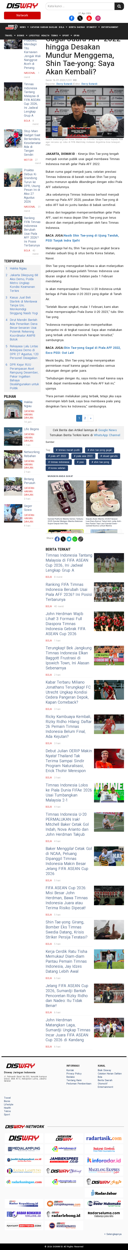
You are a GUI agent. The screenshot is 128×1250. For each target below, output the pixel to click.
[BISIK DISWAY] (11, 27)
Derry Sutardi (64, 84)
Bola (61, 27)
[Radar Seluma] (104, 1214)
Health (45, 35)
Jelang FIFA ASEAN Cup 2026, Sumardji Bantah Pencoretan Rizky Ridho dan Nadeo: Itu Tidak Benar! (67, 996)
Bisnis (20, 35)
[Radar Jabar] (104, 1193)
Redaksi (70, 1077)
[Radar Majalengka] (64, 1182)
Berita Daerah (77, 27)
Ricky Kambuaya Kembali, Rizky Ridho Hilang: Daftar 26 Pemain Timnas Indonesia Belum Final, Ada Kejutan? (69, 727)
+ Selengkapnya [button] (113, 1234)
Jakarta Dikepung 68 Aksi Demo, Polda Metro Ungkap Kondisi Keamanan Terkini (22, 283)
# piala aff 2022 (57, 456)
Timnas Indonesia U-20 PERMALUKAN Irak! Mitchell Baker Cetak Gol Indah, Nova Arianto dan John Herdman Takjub (67, 824)
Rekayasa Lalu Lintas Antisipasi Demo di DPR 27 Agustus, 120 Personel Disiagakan (22, 352)
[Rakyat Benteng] (24, 1225)
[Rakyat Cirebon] (104, 1149)
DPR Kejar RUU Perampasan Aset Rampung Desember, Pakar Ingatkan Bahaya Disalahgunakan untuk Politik (22, 376)
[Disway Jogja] (104, 1182)
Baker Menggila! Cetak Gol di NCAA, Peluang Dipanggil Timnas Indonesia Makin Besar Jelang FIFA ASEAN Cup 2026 (69, 861)
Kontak (70, 1070)
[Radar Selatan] (64, 1225)
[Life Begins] (13, 436)
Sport (65, 35)
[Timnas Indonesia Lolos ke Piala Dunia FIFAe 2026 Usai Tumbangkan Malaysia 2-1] (109, 792)
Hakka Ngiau (16, 268)
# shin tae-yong (100, 462)
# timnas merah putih (68, 450)
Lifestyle (34, 35)
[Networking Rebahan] (13, 459)
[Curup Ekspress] (64, 1204)
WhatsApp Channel (107, 435)
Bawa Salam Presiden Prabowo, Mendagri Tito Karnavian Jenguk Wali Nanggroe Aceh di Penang (32, 50)
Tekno (54, 35)
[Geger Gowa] (13, 513)
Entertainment (109, 27)
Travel (8, 35)
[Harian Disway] (64, 1138)
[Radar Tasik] (104, 1138)
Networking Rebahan (32, 454)
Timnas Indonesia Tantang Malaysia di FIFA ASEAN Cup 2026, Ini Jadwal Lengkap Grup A (32, 100)
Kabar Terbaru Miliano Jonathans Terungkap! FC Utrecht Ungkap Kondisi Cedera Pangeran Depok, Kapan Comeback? (68, 692)
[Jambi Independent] (24, 1160)
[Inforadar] (104, 1160)
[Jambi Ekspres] (64, 1160)
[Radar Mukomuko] (104, 1204)
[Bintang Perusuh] (13, 486)
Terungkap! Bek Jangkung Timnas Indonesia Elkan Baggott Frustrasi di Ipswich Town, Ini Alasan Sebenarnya (69, 658)
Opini (76, 35)
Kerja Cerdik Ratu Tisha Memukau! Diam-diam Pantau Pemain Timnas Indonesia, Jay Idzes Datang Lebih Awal (66, 962)
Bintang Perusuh (29, 481)
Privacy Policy (74, 1073)
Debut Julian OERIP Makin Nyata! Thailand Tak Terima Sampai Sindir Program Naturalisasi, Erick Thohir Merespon (69, 761)
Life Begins (31, 429)
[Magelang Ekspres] (104, 1171)
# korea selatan (56, 468)
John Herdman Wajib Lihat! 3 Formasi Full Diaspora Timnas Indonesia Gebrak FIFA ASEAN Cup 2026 (65, 624)
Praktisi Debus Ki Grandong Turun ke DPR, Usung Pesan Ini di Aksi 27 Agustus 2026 (32, 186)
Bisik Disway (104, 1070)
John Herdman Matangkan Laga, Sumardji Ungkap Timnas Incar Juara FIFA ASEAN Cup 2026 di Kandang (68, 1030)
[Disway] (24, 1138)
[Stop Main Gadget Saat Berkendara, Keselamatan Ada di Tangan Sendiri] (13, 138)
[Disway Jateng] (64, 1171)
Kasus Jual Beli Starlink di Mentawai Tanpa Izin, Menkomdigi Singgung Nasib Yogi (22, 305)
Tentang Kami (74, 1080)
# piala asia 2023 (83, 456)
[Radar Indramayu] (64, 1149)
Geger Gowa (28, 508)
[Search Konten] (119, 6)
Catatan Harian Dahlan (43, 27)
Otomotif (91, 27)
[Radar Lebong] (64, 1214)
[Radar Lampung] (24, 1171)
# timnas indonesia (58, 462)
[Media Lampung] (24, 1149)
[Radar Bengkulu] (24, 1214)
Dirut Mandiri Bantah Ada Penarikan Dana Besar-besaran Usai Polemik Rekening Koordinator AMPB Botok (21, 329)
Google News (107, 430)
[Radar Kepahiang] (24, 1204)
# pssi (80, 462)
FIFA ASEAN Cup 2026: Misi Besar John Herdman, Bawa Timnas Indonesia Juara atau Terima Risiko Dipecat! (67, 898)
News (23, 27)
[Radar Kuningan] (24, 1182)
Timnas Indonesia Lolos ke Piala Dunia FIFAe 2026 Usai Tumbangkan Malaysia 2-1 (69, 792)
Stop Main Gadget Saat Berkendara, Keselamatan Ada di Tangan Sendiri (32, 143)
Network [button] (22, 15)
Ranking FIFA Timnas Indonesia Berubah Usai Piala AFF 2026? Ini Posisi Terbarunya (32, 232)
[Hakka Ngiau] (13, 409)
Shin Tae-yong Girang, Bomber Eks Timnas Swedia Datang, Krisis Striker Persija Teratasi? (67, 929)
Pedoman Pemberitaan (78, 1083)
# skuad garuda (109, 456)
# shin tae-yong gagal (100, 450)
